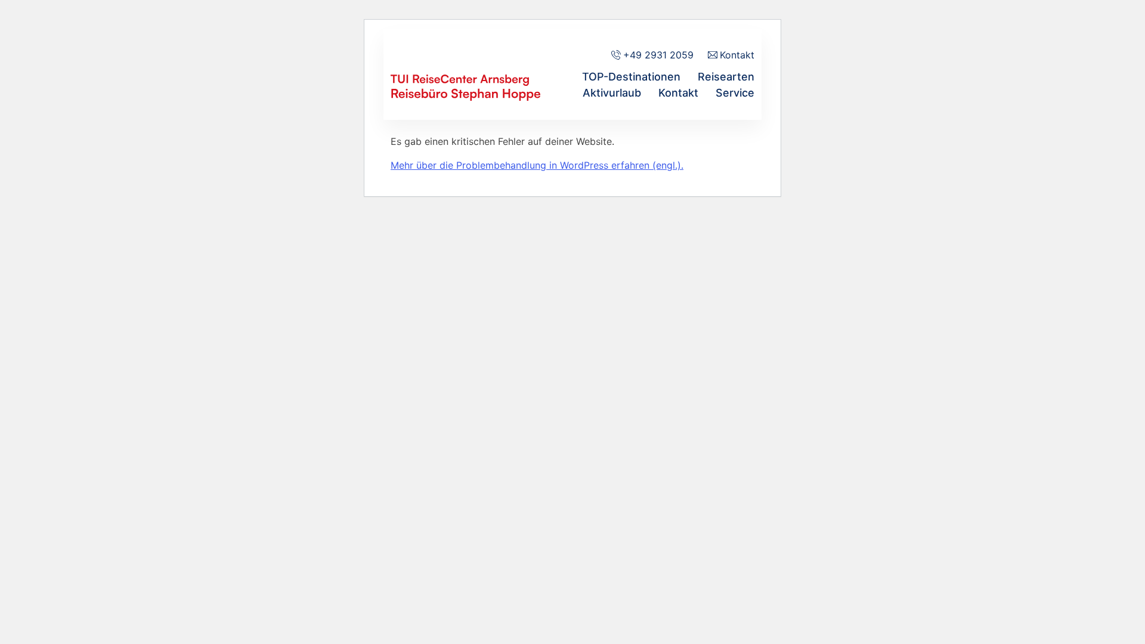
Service (735, 92)
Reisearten (726, 76)
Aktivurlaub (612, 92)
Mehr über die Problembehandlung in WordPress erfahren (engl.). (537, 165)
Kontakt (678, 92)
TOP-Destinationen (631, 76)
